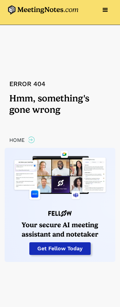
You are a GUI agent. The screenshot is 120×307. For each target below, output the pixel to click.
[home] (41, 10)
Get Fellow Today (60, 248)
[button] (105, 10)
